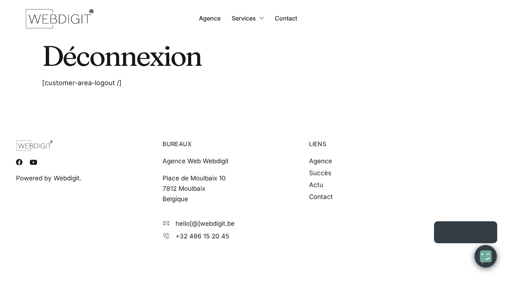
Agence (210, 18)
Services (244, 18)
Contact (286, 18)
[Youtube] (33, 162)
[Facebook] (19, 162)
